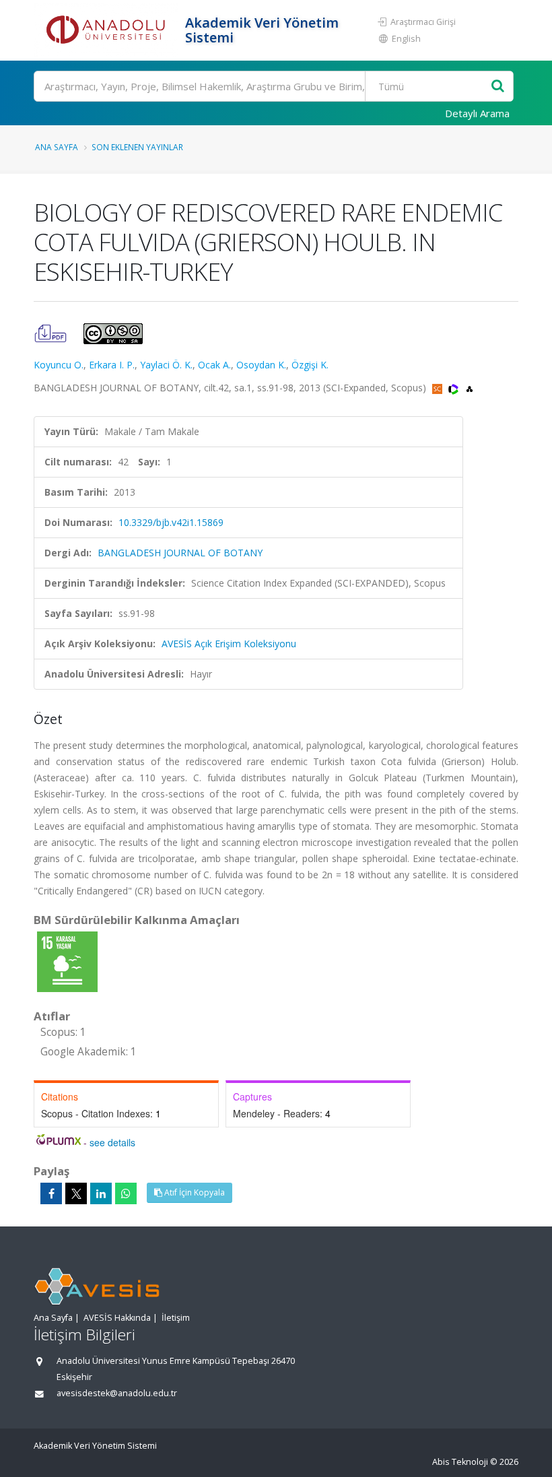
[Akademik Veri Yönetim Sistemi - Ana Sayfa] (108, 30)
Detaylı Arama (477, 113)
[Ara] (498, 86)
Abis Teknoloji (460, 1462)
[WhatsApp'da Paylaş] (126, 1193)
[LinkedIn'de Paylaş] (101, 1193)
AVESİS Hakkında (117, 1317)
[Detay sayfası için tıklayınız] (67, 960)
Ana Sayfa (56, 146)
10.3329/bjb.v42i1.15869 (170, 522)
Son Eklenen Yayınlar (137, 146)
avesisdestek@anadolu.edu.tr (117, 1393)
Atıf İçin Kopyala (193, 1192)
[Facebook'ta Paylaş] (51, 1193)
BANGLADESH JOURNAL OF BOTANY (180, 552)
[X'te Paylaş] (76, 1193)
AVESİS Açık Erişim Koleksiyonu (229, 643)
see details (112, 1142)
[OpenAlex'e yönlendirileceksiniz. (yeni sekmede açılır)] (469, 387)
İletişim (176, 1317)
